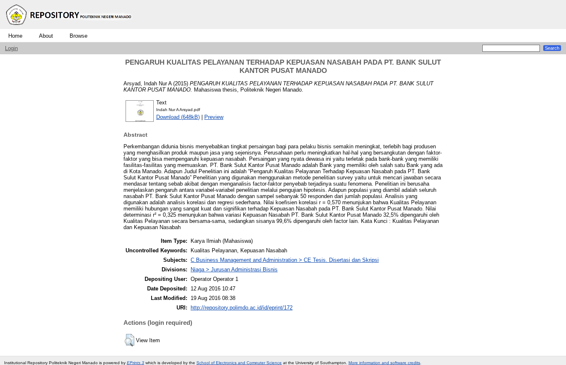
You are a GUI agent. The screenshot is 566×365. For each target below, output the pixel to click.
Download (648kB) (178, 117)
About (46, 36)
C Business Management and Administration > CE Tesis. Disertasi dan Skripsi (285, 260)
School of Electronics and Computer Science (239, 362)
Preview (213, 117)
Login (11, 48)
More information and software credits (384, 362)
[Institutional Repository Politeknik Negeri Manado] (69, 27)
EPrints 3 (135, 362)
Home (15, 36)
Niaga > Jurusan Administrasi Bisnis (234, 269)
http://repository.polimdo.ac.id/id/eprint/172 (242, 308)
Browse (78, 36)
